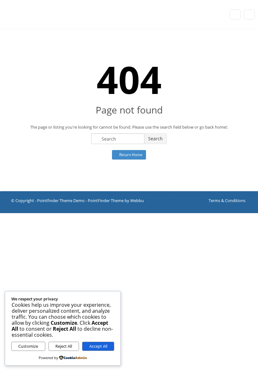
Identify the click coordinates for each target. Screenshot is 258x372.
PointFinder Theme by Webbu (116, 200)
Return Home (130, 154)
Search (155, 139)
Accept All (98, 346)
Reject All (63, 346)
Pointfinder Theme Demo (61, 200)
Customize (28, 346)
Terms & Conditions (227, 200)
